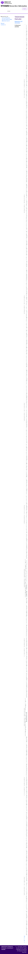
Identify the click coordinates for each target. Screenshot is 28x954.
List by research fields (7, 19)
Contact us (3, 24)
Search (24, 8)
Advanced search (6, 20)
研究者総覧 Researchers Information (14, 6)
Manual (2, 23)
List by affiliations (6, 18)
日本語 (8, 11)
